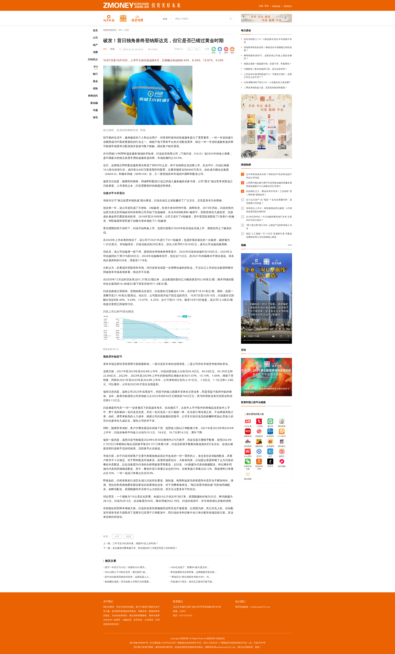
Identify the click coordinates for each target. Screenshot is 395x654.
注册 (261, 6)
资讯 (95, 117)
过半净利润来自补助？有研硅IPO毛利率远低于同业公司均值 (269, 176)
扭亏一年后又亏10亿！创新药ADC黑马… (126, 567)
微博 (226, 49)
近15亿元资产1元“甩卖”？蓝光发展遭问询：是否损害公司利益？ (269, 201)
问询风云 (93, 59)
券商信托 (93, 95)
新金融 (94, 103)
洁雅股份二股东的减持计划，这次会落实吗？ (265, 69)
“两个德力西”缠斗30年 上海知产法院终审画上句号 (269, 227)
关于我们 (108, 601)
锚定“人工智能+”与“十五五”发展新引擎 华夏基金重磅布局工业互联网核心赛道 (269, 235)
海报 (232, 49)
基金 (95, 81)
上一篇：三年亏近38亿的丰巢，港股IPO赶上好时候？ (130, 543)
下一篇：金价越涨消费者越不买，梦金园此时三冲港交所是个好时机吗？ (140, 548)
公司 (95, 37)
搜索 (230, 19)
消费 (95, 52)
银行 (95, 74)
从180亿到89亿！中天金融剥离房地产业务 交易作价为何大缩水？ (269, 218)
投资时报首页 (109, 30)
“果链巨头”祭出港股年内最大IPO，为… (190, 577)
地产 (95, 45)
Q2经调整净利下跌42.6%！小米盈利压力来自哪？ (267, 82)
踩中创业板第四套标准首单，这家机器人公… (128, 577)
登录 (266, 6)
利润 (128, 536)
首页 (95, 30)
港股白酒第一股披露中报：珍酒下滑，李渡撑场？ (267, 64)
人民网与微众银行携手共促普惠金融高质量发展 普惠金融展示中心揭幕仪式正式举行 (269, 184)
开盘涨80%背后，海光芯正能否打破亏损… (192, 581)
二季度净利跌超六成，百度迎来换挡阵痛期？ (265, 88)
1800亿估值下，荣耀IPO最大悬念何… (189, 567)
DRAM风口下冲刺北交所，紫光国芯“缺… (126, 572)
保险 (95, 88)
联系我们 (288, 6)
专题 (95, 110)
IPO (96, 66)
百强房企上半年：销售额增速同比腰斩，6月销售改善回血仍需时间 (269, 210)
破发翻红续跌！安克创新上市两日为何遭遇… (128, 581)
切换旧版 (276, 6)
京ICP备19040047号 (139, 643)
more (290, 245)
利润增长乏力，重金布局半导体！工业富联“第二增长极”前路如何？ (269, 193)
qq (220, 49)
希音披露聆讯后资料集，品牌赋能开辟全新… (193, 572)
